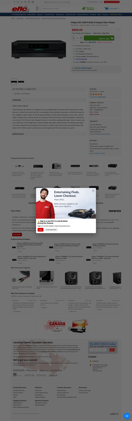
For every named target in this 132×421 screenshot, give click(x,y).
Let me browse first (51, 229)
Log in (40, 229)
